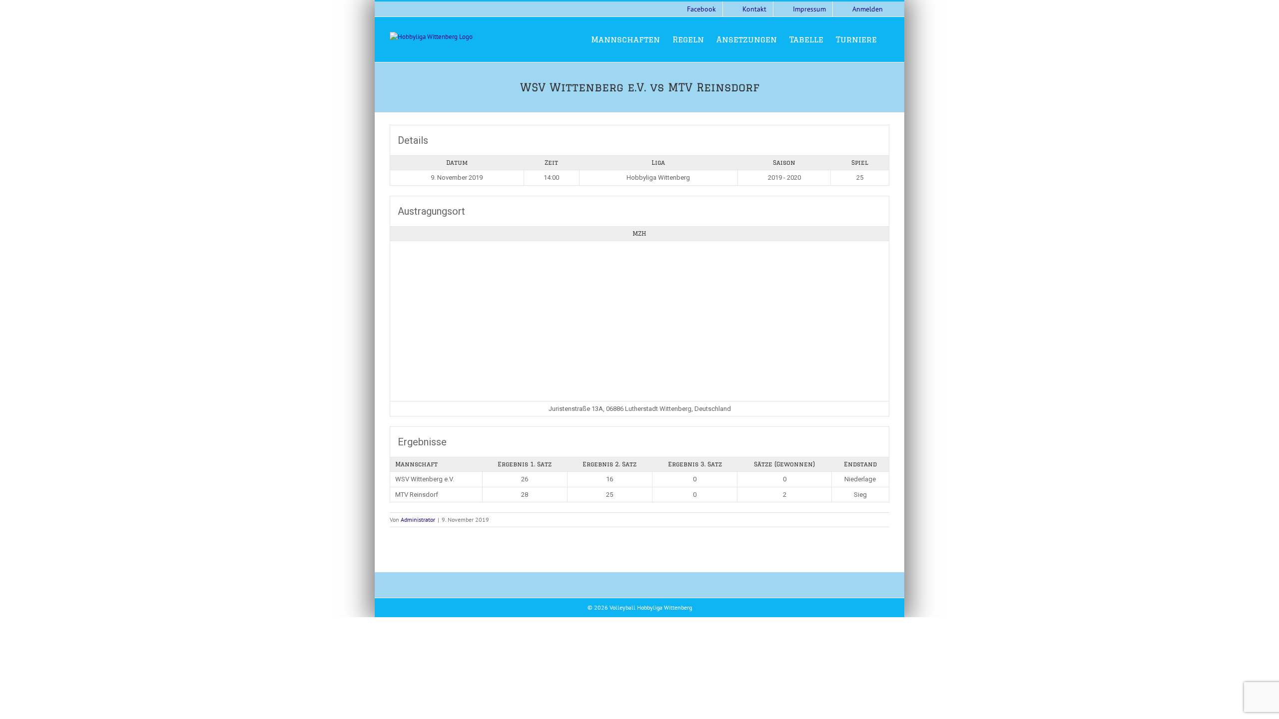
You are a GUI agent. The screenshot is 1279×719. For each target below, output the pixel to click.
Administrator (418, 519)
